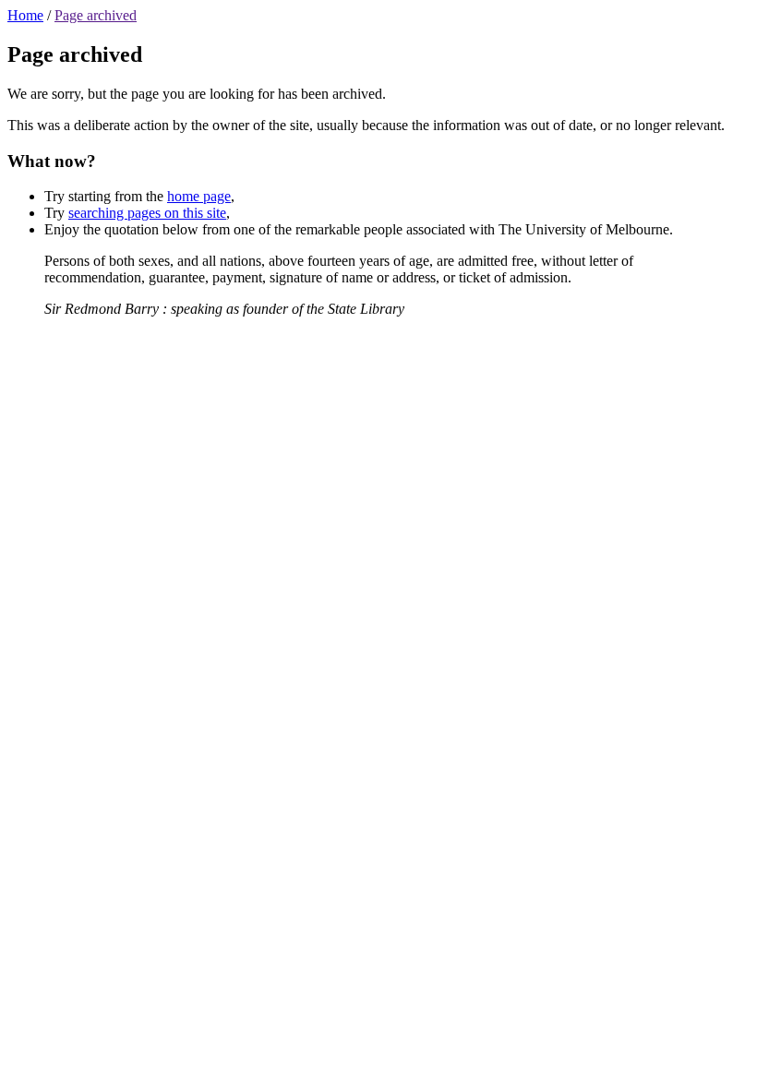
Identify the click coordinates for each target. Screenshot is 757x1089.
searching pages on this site (147, 213)
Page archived (95, 15)
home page (199, 196)
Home (25, 15)
